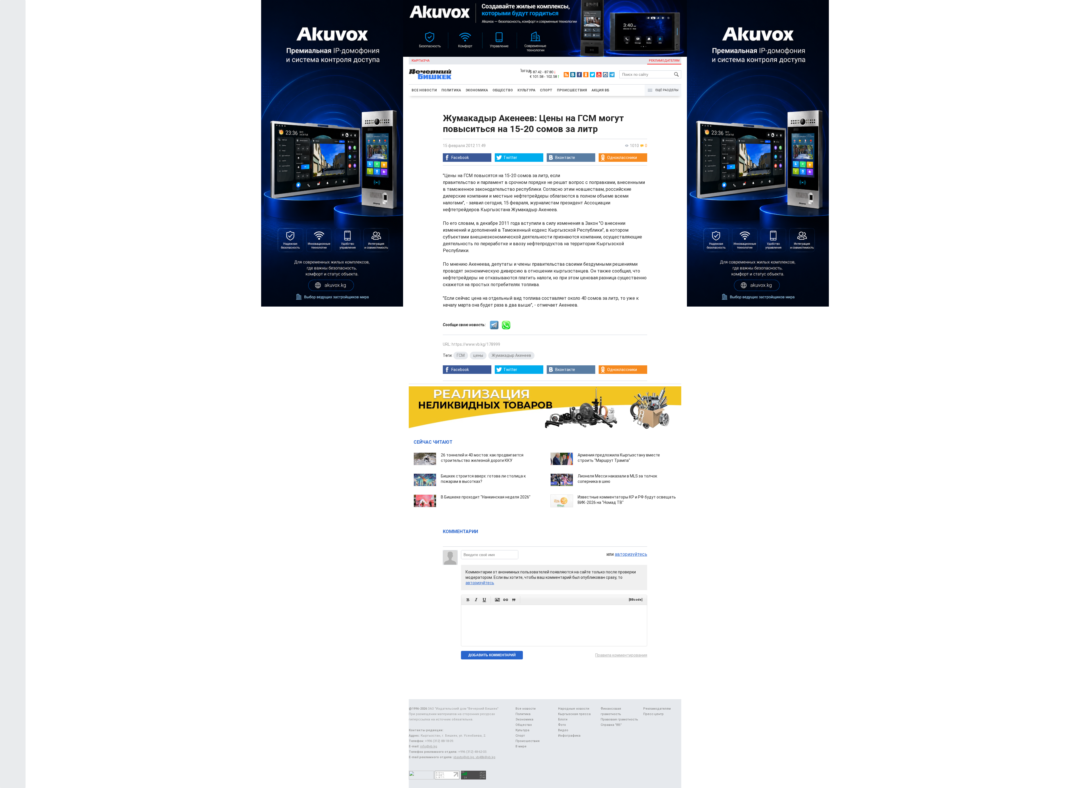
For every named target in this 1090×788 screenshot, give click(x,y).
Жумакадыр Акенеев (511, 355)
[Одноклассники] (585, 74)
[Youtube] (598, 74)
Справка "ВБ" (611, 725)
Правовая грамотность (619, 719)
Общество (502, 90)
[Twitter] (592, 74)
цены (478, 355)
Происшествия (572, 90)
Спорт (546, 90)
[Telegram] (612, 74)
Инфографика (569, 735)
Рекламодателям (664, 60)
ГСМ (461, 355)
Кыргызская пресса (574, 714)
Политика (451, 90)
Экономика (477, 90)
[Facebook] (579, 74)
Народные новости (573, 709)
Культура (526, 90)
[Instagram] (605, 74)
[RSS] (566, 74)
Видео (563, 730)
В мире (521, 746)
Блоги (562, 719)
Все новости (424, 90)
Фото (562, 725)
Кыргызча (420, 60)
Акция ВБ (600, 90)
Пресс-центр (653, 714)
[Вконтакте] (572, 74)
